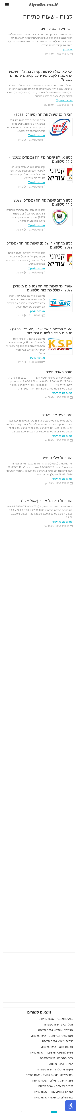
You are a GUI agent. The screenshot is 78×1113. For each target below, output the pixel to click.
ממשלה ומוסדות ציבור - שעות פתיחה (51, 1052)
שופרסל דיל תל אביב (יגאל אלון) (47, 501)
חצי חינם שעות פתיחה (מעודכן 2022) (43, 114)
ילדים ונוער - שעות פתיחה (57, 1041)
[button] (70, 1105)
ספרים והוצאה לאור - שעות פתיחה (53, 1091)
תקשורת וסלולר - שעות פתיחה (55, 1069)
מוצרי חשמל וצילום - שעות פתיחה (52, 1080)
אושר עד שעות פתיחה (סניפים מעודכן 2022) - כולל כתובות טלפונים (43, 288)
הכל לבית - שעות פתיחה (58, 1024)
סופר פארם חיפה (59, 372)
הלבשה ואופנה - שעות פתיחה (55, 1030)
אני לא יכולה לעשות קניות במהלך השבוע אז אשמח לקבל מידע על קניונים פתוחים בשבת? (41, 75)
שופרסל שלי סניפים (57, 458)
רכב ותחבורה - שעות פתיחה (56, 1058)
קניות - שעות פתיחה (61, 1063)
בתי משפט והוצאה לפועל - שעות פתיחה (49, 1075)
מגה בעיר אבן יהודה (57, 415)
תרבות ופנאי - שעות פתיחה (57, 1046)
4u (43, 4)
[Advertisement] (39, 977)
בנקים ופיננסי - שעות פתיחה (56, 1018)
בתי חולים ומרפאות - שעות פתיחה (53, 1097)
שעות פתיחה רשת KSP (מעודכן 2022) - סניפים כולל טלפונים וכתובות (41, 331)
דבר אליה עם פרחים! (56, 29)
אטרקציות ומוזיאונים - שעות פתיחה (52, 1035)
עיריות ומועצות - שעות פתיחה (55, 1086)
